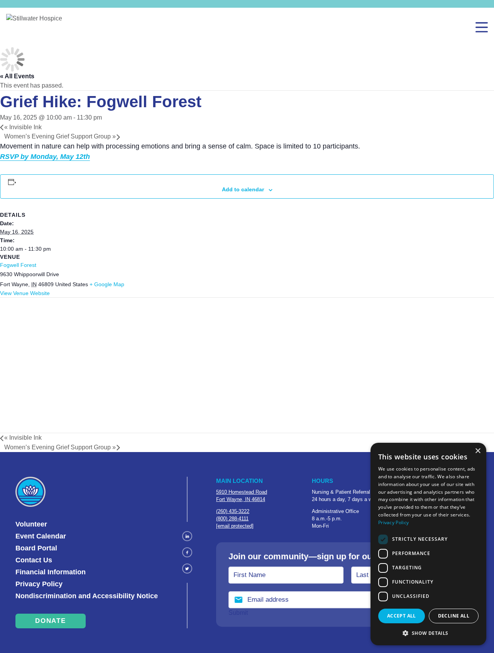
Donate (50, 620)
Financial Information (50, 572)
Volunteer (31, 524)
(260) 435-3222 (232, 511)
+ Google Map (107, 284)
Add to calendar (243, 189)
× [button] (477, 451)
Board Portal (36, 548)
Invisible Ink (23, 127)
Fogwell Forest (18, 265)
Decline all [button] (453, 616)
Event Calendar (40, 536)
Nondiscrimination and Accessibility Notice (86, 596)
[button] (428, 633)
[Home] (34, 27)
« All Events (17, 76)
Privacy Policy (39, 584)
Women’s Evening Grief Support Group (60, 136)
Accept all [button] (401, 616)
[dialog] (428, 544)
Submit (238, 612)
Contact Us (33, 560)
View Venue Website (25, 293)
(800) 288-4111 (232, 518)
